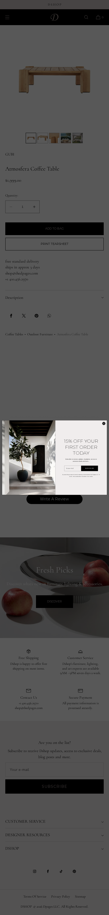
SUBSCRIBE (89, 468)
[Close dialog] (103, 423)
